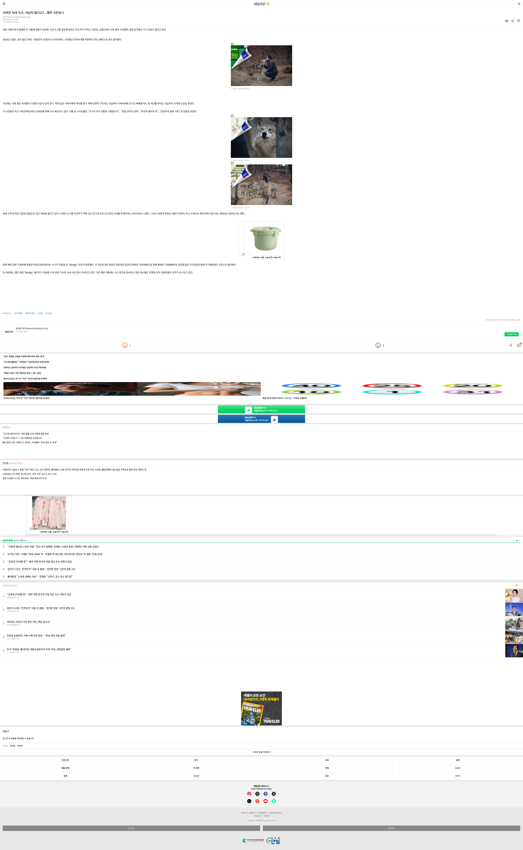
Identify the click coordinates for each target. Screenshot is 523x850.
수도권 (196, 775)
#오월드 (48, 313)
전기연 (12, 463)
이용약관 (267, 816)
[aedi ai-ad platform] (246, 118)
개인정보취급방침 (275, 813)
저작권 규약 (258, 816)
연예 (327, 767)
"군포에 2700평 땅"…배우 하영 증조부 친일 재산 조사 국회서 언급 (39, 594)
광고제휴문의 (262, 813)
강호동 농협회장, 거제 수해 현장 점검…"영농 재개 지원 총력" (36, 635)
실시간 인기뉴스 (10, 585)
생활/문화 (65, 767)
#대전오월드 (30, 313)
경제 (458, 760)
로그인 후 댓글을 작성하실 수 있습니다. (18, 738)
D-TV (458, 775)
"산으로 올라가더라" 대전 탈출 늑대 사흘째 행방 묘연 (26, 433)
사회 (327, 760)
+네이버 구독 (512, 334)
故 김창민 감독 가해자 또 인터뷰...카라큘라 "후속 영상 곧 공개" (30, 442)
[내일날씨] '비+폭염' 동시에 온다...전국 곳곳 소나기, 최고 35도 (30, 473)
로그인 (131, 828)
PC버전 (391, 828)
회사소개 (244, 813)
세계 (65, 775)
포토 (327, 775)
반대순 (20, 745)
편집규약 (252, 813)
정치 (196, 760)
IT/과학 (196, 767)
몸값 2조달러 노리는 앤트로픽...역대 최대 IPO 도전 (25, 478)
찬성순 (12, 745)
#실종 (40, 313)
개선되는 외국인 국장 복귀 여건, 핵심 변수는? (28, 621)
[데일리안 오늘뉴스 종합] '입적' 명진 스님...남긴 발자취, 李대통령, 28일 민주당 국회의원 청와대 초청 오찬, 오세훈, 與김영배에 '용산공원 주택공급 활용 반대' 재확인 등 (74, 469)
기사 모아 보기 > (22, 331)
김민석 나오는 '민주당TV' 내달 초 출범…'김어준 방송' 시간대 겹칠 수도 (41, 608)
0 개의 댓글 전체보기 (262, 752)
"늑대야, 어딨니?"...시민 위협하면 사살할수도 (22, 437)
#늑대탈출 (18, 313)
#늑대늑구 (7, 313)
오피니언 (65, 760)
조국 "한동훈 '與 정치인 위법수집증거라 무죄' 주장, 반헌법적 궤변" (39, 649)
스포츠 (457, 767)
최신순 (5, 745)
